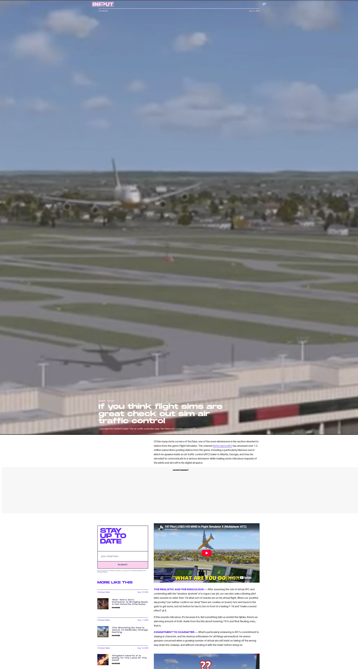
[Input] (103, 4)
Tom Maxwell (103, 11)
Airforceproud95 (222, 445)
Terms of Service (137, 570)
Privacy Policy (102, 572)
